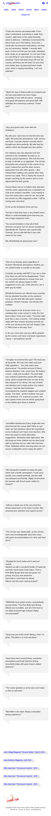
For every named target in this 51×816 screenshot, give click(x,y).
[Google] (47, 3)
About (13, 10)
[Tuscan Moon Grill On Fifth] (25, 3)
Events (29, 10)
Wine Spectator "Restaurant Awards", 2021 (20, 784)
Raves (21, 10)
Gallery (44, 10)
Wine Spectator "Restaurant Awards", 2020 (20, 776)
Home (6, 10)
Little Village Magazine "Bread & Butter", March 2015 (24, 752)
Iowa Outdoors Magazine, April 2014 (17, 760)
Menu (37, 10)
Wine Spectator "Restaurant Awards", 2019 (20, 768)
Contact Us (25, 15)
